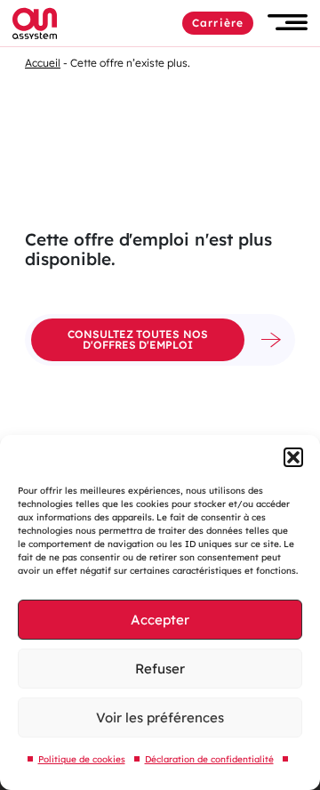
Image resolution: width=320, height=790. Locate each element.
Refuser (160, 668)
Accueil (42, 62)
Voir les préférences (160, 717)
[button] (293, 457)
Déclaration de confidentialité (209, 759)
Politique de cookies (81, 759)
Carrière (218, 22)
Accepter (160, 619)
